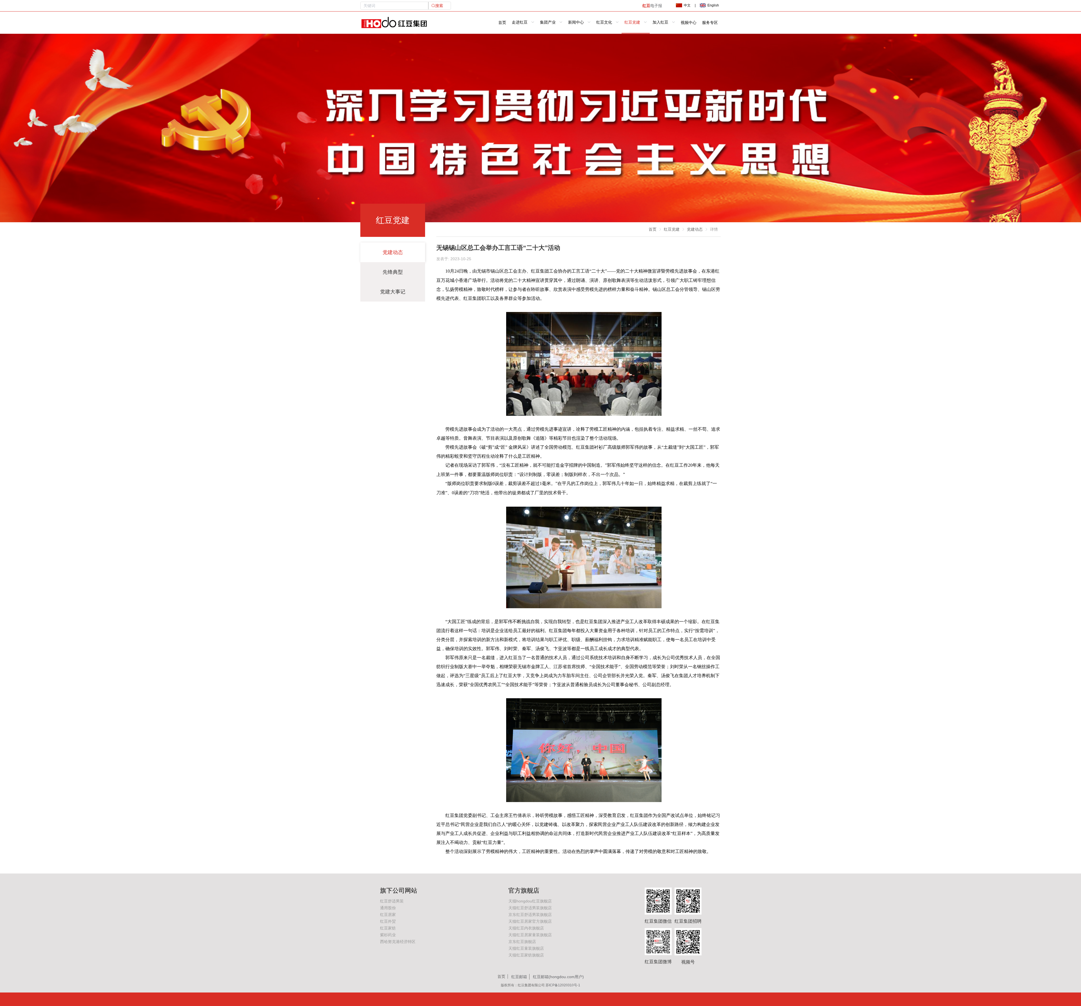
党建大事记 (392, 292)
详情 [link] (714, 229)
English (713, 5)
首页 (502, 23)
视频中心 (688, 23)
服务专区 (710, 23)
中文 (687, 5)
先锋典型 (393, 272)
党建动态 (393, 252)
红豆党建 (672, 229)
